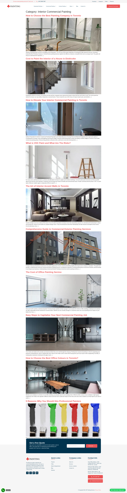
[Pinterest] (37, 473)
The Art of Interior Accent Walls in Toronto (47, 186)
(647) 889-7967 (96, 476)
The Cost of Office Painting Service (44, 272)
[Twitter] (34, 473)
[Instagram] (30, 473)
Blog (77, 6)
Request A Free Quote (113, 6)
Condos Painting (62, 6)
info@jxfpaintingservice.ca (97, 480)
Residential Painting (38, 6)
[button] (118, 490)
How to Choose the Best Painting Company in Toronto (53, 15)
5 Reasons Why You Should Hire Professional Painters (53, 401)
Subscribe (90, 445)
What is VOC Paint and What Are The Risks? (48, 143)
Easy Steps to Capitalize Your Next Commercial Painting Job (56, 315)
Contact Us (83, 6)
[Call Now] (3, 490)
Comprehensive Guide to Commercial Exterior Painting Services (58, 229)
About (71, 6)
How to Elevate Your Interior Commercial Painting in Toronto (56, 100)
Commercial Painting (50, 6)
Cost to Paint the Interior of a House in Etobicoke (51, 58)
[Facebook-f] (27, 473)
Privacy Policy (98, 490)
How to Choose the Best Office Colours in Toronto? (52, 358)
